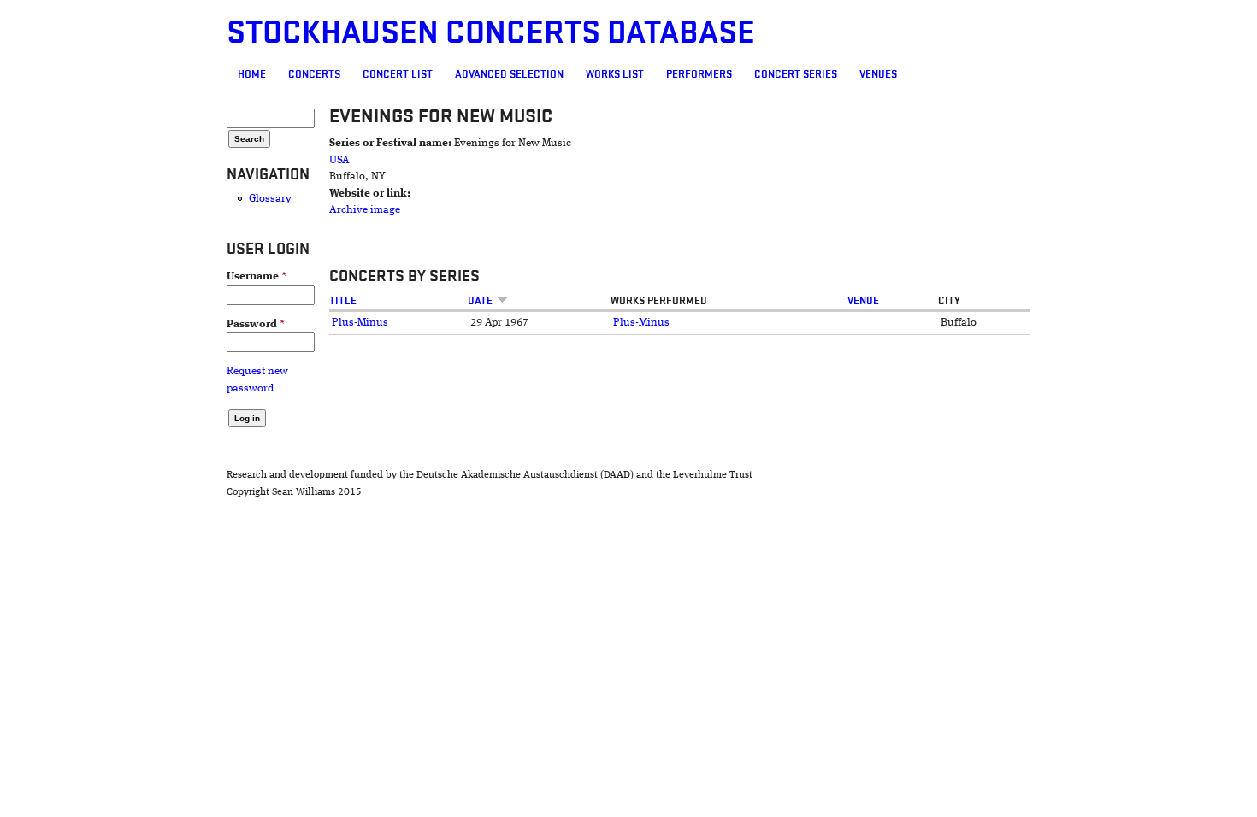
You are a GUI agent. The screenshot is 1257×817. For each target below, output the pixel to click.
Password (256, 324)
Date (480, 301)
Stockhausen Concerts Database (491, 33)
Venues (878, 74)
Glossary (270, 198)
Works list (615, 74)
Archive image (364, 209)
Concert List (398, 74)
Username (256, 276)
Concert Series (795, 74)
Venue (863, 301)
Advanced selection (509, 74)
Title (343, 301)
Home (252, 74)
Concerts (314, 74)
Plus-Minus (360, 322)
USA (339, 160)
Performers (699, 74)
